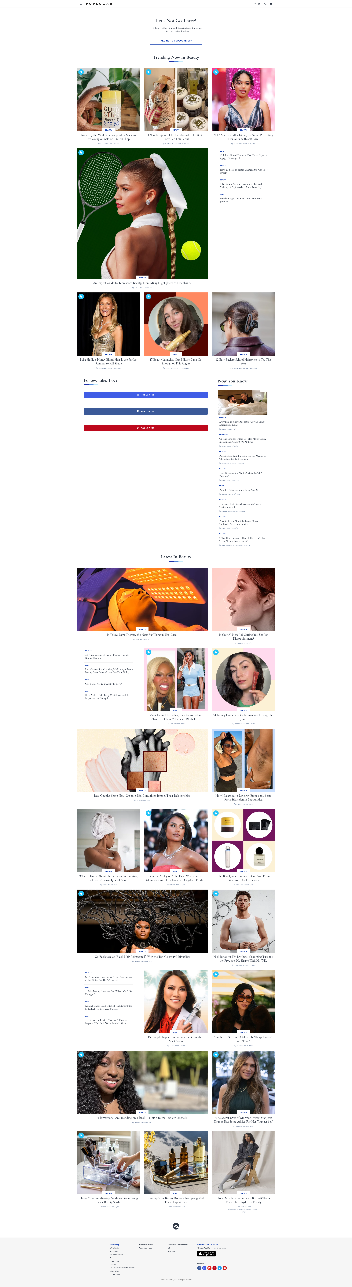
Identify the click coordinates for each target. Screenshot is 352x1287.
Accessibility (114, 1251)
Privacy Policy (115, 1261)
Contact (113, 1264)
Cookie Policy (115, 1274)
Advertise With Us (116, 1255)
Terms (112, 1258)
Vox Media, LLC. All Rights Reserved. (179, 1280)
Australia (171, 1251)
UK (169, 1248)
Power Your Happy (146, 1248)
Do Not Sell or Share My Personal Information (122, 1269)
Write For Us (114, 1248)
